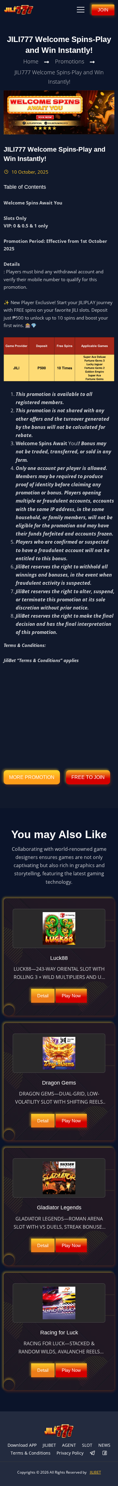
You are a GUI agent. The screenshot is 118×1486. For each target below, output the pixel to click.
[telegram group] (93, 1453)
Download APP (22, 1445)
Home (30, 61)
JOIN (103, 9)
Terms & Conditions (31, 1453)
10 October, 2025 (29, 172)
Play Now (71, 995)
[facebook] (105, 1453)
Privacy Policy (70, 1453)
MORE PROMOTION (31, 777)
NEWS (104, 1445)
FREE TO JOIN (88, 777)
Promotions (69, 61)
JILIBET (49, 1445)
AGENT (69, 1445)
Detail (42, 995)
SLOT (87, 1445)
